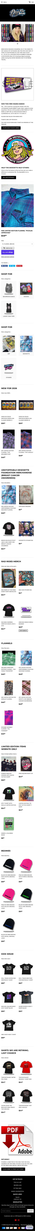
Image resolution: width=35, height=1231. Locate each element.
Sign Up (30, 1210)
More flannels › (5, 648)
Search (17, 1197)
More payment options (7, 256)
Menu (5, 2)
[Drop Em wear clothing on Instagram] (18, 1220)
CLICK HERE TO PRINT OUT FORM (13, 1169)
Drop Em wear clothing (12, 1224)
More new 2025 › (5, 393)
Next (33, 33)
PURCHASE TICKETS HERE (11, 128)
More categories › (6, 278)
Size (2, 240)
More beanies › (5, 855)
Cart (32, 2)
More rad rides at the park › (9, 566)
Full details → (5, 262)
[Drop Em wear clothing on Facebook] (16, 1220)
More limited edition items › (9, 754)
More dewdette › (6, 482)
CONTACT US (17, 1199)
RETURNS (24, 1165)
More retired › (5, 1057)
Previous (2, 33)
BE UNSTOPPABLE (8, 177)
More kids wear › (6, 958)
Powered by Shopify (26, 1224)
